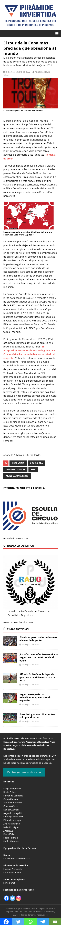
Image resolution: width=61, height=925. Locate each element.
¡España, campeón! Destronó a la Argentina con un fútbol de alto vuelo (38, 657)
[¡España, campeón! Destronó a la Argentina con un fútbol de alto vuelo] (10, 661)
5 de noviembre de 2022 (18, 71)
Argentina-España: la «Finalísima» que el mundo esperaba (35, 697)
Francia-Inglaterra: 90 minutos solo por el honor (37, 716)
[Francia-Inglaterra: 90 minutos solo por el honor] (10, 720)
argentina (18, 463)
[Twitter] (12, 898)
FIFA (33, 469)
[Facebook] (6, 898)
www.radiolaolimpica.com (18, 622)
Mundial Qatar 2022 (17, 475)
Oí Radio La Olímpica (18, 545)
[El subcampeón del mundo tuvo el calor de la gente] (10, 644)
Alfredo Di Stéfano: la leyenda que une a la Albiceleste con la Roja (37, 677)
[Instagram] (18, 898)
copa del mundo (15, 469)
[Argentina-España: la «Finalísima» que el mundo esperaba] (10, 701)
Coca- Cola (36, 463)
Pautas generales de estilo (24, 772)
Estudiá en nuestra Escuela (24, 488)
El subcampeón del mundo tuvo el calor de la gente (38, 639)
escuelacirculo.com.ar (15, 538)
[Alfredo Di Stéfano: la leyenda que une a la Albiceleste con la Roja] (10, 681)
